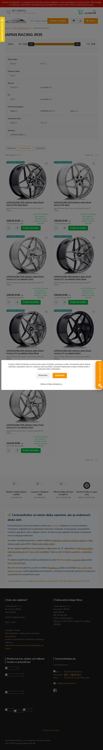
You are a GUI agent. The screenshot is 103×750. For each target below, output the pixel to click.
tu (61, 384)
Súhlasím (59, 375)
